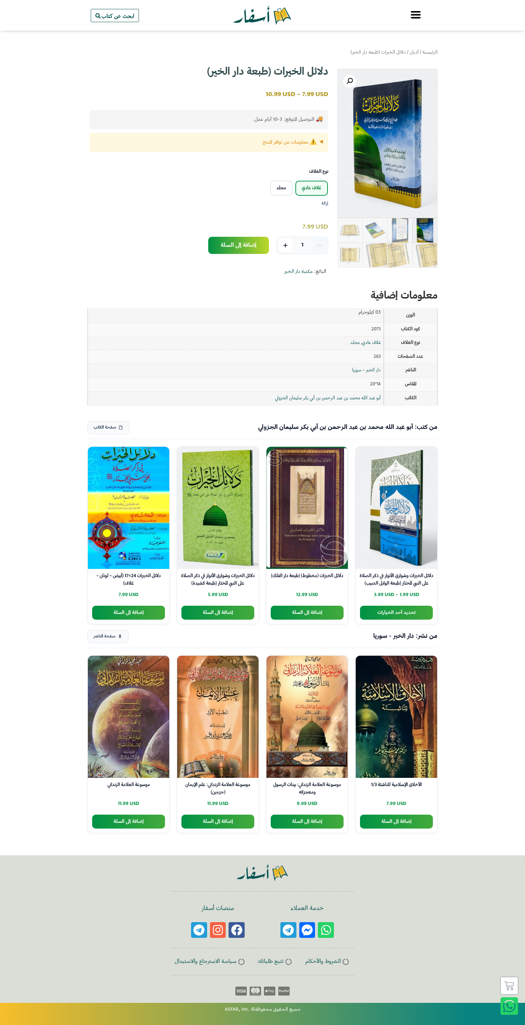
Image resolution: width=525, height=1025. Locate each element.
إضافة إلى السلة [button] (307, 612)
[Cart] (509, 986)
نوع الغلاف (318, 171)
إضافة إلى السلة (238, 245)
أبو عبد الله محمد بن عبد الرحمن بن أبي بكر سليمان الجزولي (328, 398)
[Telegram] (288, 930)
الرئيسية (430, 52)
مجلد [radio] (281, 188)
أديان (414, 52)
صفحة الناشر (104, 636)
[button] (349, 81)
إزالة (324, 203)
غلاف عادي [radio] (311, 188)
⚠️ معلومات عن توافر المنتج (289, 142)
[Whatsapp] (326, 930)
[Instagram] (218, 930)
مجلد (355, 342)
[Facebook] (237, 930)
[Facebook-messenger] (307, 930)
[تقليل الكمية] (319, 245)
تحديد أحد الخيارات (397, 612)
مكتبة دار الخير (298, 272)
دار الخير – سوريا (366, 370)
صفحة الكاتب (105, 427)
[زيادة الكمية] (285, 245)
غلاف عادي (371, 342)
